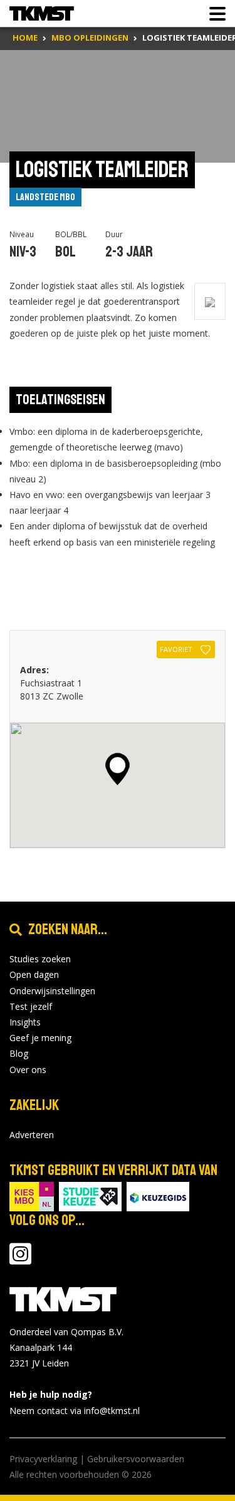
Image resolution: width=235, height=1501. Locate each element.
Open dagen (34, 974)
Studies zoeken (40, 959)
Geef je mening (40, 1038)
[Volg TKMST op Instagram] (20, 1260)
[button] (117, 769)
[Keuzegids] (158, 1195)
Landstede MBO (45, 197)
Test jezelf (30, 1006)
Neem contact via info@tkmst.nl (74, 1411)
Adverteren (31, 1135)
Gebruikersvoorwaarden (135, 1459)
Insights (25, 1022)
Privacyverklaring (43, 1459)
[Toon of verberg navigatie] (214, 14)
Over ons (27, 1070)
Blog (18, 1053)
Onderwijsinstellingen (52, 991)
